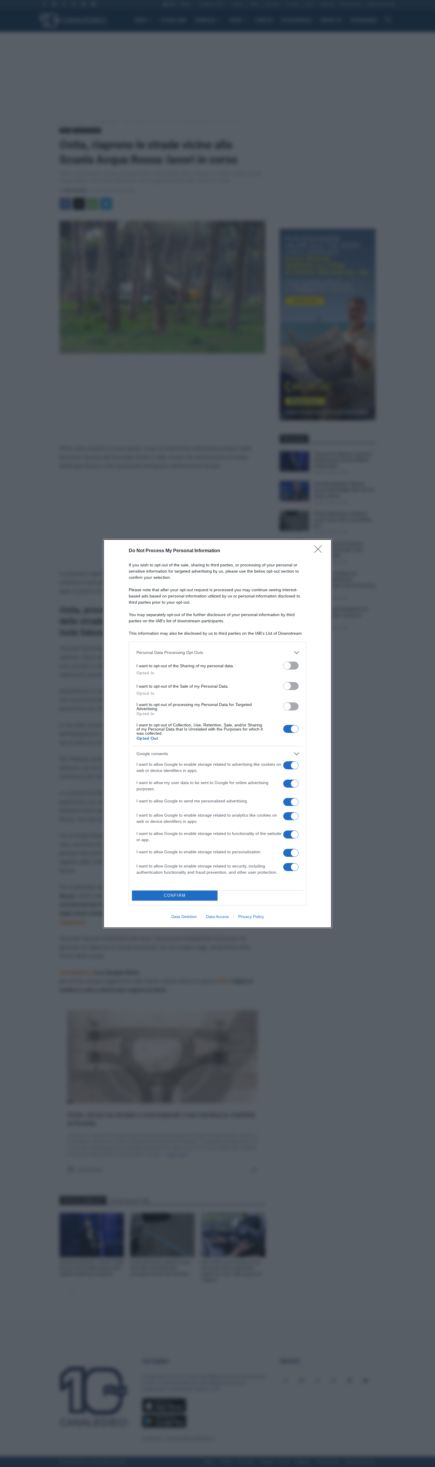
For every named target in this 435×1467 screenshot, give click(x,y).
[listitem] (217, 653)
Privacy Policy (251, 916)
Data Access (217, 916)
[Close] (320, 551)
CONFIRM (175, 895)
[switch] (291, 666)
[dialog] (217, 733)
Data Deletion (184, 916)
